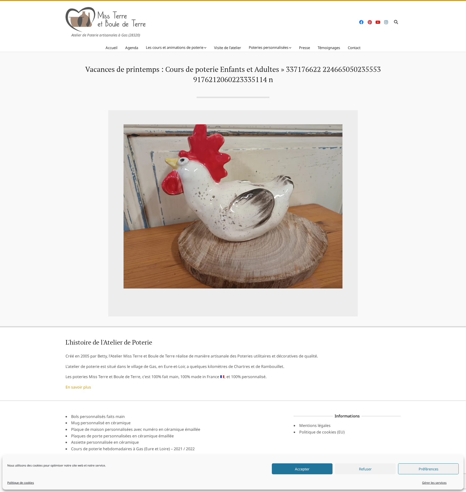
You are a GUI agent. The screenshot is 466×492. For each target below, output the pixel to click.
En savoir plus (78, 387)
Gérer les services (434, 483)
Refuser (365, 469)
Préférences (428, 469)
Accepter (302, 469)
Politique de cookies (20, 483)
